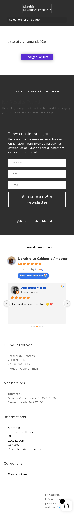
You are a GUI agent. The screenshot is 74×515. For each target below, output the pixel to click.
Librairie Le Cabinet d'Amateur (43, 258)
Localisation (16, 440)
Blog (11, 436)
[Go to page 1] (34, 326)
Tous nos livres (17, 474)
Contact (13, 444)
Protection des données (24, 449)
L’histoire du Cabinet (22, 432)
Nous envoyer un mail (23, 368)
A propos (14, 427)
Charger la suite (37, 57)
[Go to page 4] (42, 326)
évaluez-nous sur (31, 275)
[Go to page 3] (40, 326)
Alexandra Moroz (33, 288)
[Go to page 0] (31, 326)
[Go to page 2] (37, 326)
